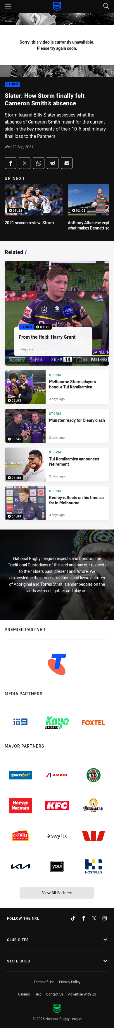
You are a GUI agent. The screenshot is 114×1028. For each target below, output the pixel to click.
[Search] (106, 6)
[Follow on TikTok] (73, 918)
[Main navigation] (8, 6)
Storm (12, 84)
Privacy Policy (69, 981)
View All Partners (57, 892)
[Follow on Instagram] (104, 918)
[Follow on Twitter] (94, 918)
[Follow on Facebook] (83, 918)
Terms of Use (44, 981)
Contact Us (54, 994)
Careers (24, 994)
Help (38, 994)
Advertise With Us (82, 994)
